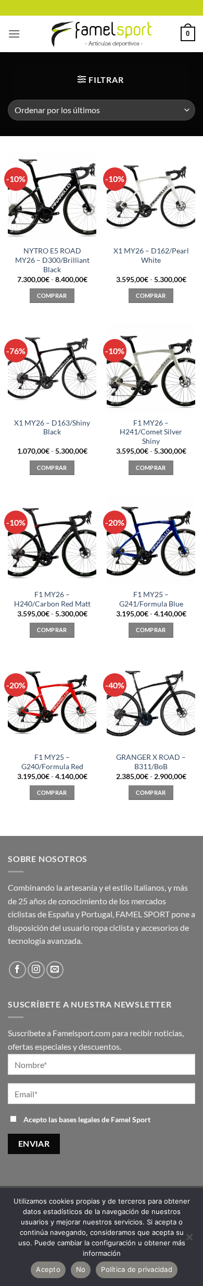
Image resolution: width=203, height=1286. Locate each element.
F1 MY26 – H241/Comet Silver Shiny (151, 432)
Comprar (52, 295)
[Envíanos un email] (55, 969)
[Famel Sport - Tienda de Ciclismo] (101, 34)
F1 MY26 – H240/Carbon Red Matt (52, 599)
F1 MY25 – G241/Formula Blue (151, 599)
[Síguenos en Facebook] (17, 969)
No (81, 1269)
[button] (14, 33)
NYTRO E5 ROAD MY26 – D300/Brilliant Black (52, 260)
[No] (189, 1240)
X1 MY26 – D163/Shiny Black (52, 427)
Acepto (48, 1269)
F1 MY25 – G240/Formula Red (52, 762)
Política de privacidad (136, 1269)
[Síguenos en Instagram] (36, 969)
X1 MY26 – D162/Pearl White (151, 255)
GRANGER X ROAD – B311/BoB (151, 762)
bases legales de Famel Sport (104, 1119)
